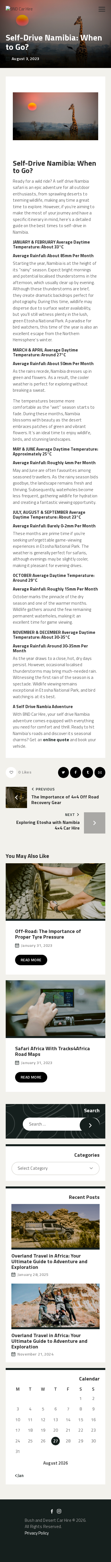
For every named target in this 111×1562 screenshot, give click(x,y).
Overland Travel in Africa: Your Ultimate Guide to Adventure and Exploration (49, 1261)
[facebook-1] (52, 1511)
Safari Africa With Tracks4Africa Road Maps (52, 1051)
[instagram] (59, 1511)
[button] (101, 9)
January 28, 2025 (32, 1274)
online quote (56, 739)
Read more (31, 960)
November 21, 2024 (35, 1354)
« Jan (19, 1475)
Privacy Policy (37, 1533)
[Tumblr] (87, 772)
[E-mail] (99, 772)
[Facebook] (75, 772)
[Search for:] (61, 1124)
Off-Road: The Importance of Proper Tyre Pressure (48, 934)
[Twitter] (63, 772)
